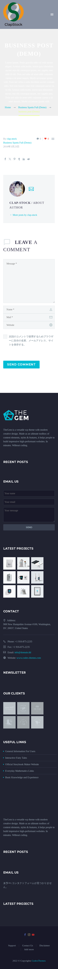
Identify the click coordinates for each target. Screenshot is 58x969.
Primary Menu (52, 14)
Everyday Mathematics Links (19, 771)
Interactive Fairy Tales (16, 757)
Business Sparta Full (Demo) (17, 142)
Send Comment (21, 364)
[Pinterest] (14, 159)
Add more (29, 949)
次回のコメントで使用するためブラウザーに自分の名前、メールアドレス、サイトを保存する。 (31, 340)
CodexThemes (39, 961)
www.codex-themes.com (29, 658)
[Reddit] (28, 159)
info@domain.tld (23, 652)
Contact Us (27, 945)
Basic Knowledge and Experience (22, 777)
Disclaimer (44, 945)
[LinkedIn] (24, 159)
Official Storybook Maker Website (22, 764)
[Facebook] (5, 159)
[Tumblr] (19, 159)
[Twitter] (10, 159)
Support (12, 945)
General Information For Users (20, 751)
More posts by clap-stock (25, 215)
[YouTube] (33, 934)
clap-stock (12, 138)
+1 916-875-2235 (23, 641)
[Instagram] (29, 934)
